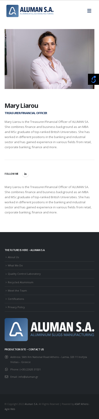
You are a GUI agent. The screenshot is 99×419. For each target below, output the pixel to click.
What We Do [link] (15, 265)
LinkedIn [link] (25, 174)
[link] (30, 11)
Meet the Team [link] (17, 290)
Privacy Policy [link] (16, 307)
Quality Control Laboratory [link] (24, 273)
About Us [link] (13, 257)
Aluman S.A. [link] (31, 404)
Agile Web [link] (10, 409)
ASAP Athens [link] (81, 404)
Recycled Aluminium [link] (20, 282)
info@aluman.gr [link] (28, 376)
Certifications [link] (16, 299)
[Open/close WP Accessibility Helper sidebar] (93, 79)
